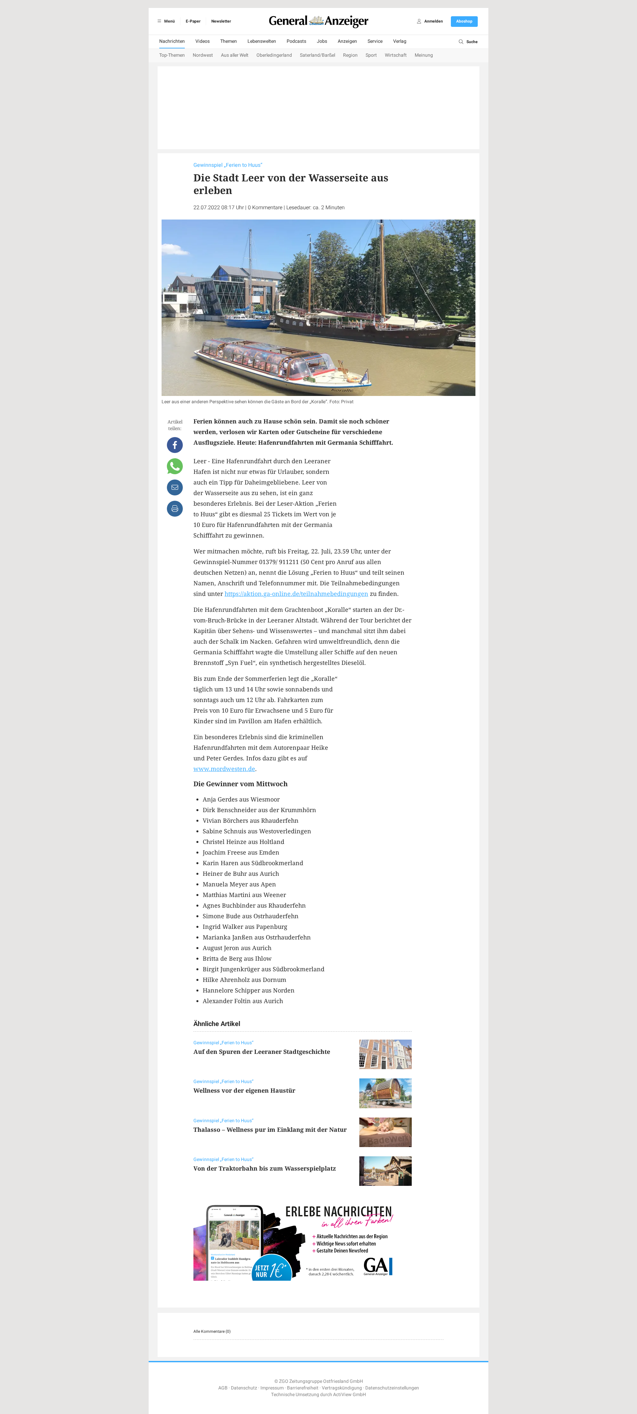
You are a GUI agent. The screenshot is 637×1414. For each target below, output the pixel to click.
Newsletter (221, 21)
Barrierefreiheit (302, 1387)
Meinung (424, 55)
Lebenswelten (262, 41)
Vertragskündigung (342, 1387)
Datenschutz (244, 1387)
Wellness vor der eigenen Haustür (244, 1090)
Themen (228, 41)
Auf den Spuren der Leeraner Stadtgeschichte (261, 1052)
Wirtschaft (396, 55)
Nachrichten (172, 41)
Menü (169, 21)
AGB (223, 1387)
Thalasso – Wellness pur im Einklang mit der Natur (270, 1129)
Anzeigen (347, 41)
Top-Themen (172, 55)
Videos (202, 41)
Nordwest (203, 55)
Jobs (322, 41)
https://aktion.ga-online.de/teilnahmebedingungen (296, 594)
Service (375, 41)
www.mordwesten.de (224, 769)
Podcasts (296, 41)
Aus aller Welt (234, 55)
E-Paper (193, 21)
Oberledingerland (274, 55)
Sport (371, 55)
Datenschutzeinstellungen (392, 1387)
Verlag (399, 41)
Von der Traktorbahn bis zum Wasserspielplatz (264, 1168)
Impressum (272, 1387)
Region (350, 55)
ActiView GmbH (349, 1394)
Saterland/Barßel (317, 55)
